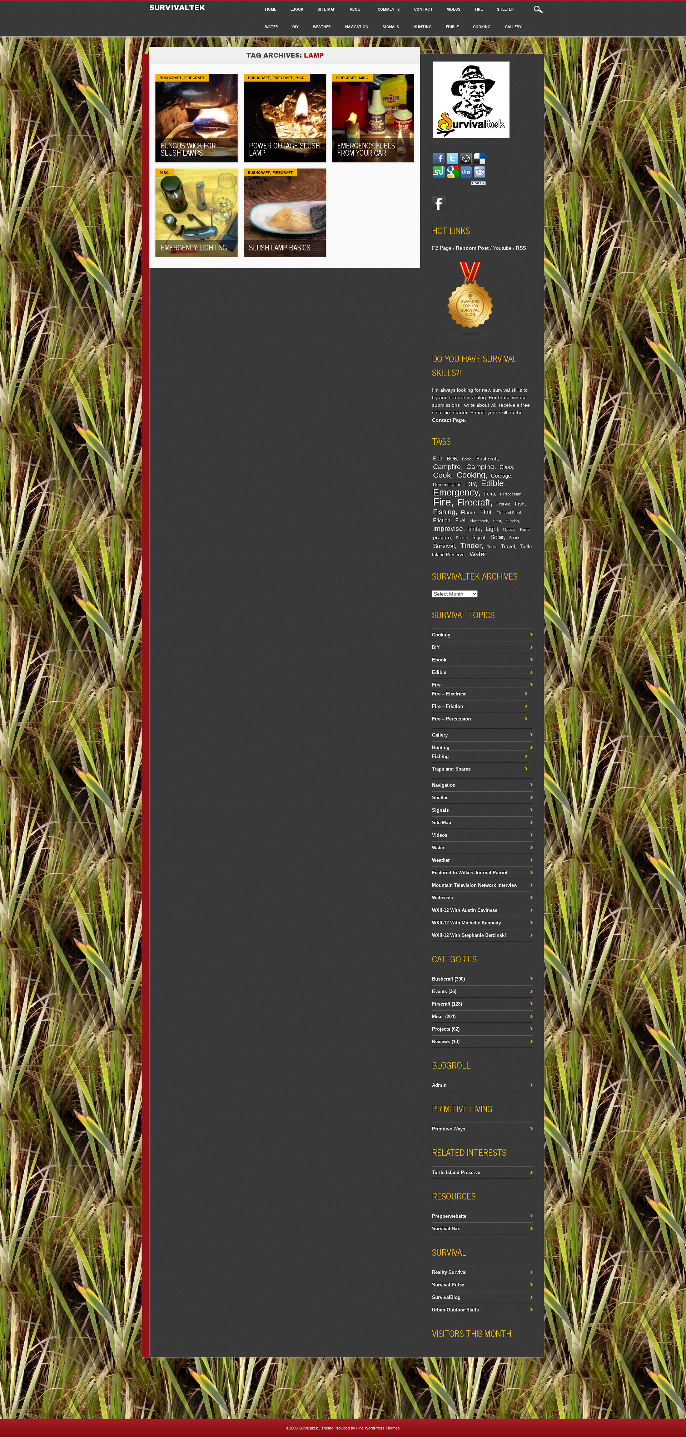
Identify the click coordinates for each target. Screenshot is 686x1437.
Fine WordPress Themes (378, 1428)
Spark (514, 538)
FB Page (442, 248)
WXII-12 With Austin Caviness (464, 910)
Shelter (505, 9)
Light (492, 529)
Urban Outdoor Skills (455, 1310)
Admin (439, 1085)
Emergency (455, 492)
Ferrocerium (510, 494)
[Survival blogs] (470, 337)
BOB (452, 458)
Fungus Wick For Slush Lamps (188, 149)
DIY (295, 26)
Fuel (460, 520)
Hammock (479, 521)
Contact (423, 9)
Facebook (439, 203)
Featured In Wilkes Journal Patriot (469, 872)
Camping (480, 466)
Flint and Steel (508, 512)
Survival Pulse (448, 1284)
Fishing (444, 511)
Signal (478, 537)
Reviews (441, 1041)
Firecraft (194, 78)
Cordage (501, 476)
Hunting (422, 26)
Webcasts (442, 897)
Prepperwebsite (449, 1216)
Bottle (467, 459)
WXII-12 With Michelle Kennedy (466, 922)
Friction (441, 520)
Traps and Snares (451, 769)
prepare (442, 537)
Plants (525, 529)
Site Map (326, 9)
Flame (468, 512)
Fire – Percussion (451, 719)
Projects (441, 1029)
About (356, 9)
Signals (391, 26)
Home (270, 9)
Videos (454, 9)
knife (474, 529)
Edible (452, 26)
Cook (442, 475)
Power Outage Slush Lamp (284, 149)
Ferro (489, 494)
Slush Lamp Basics (279, 247)
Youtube (502, 248)
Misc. (300, 78)
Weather (322, 26)
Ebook (296, 9)
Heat (497, 521)
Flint (485, 512)
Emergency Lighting (194, 247)
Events (439, 991)
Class (506, 467)
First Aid (503, 504)
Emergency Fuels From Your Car (366, 149)
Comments (389, 9)
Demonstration (447, 484)
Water (271, 26)
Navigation (356, 26)
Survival (444, 545)
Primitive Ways (448, 1128)
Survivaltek (178, 7)
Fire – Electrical (449, 693)
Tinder (470, 545)
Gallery (513, 26)
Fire (479, 9)
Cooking (482, 26)
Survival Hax (446, 1228)
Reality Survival (449, 1272)
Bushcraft (171, 78)
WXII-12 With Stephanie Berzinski (469, 935)
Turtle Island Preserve (456, 1172)
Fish (520, 504)
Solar (497, 537)
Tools (491, 546)
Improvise (448, 528)
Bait (437, 458)
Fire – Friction (447, 706)
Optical (509, 529)
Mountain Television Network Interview (474, 885)
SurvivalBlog (446, 1297)
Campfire (447, 466)
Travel (508, 546)
